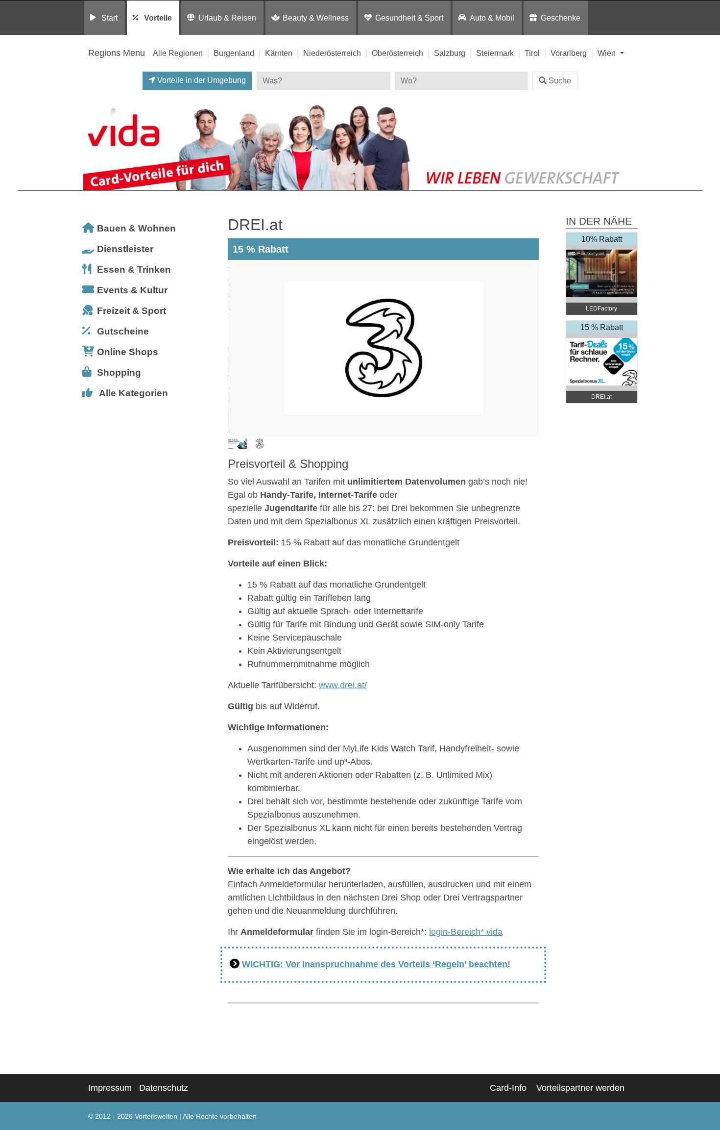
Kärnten (278, 53)
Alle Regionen (178, 53)
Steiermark (495, 53)
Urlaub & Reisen (227, 17)
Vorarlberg (569, 53)
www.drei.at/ (343, 685)
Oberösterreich (397, 53)
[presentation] (237, 348)
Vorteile (158, 17)
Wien (608, 53)
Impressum (110, 1088)
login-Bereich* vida (466, 932)
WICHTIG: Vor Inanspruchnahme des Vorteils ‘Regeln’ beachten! (376, 964)
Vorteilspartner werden (580, 1088)
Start (109, 17)
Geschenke (560, 17)
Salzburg (449, 53)
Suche (560, 81)
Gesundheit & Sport (409, 17)
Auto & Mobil (492, 17)
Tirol (532, 53)
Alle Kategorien (133, 393)
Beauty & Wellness (316, 17)
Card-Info (508, 1088)
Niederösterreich (332, 53)
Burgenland (234, 53)
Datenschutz (163, 1088)
